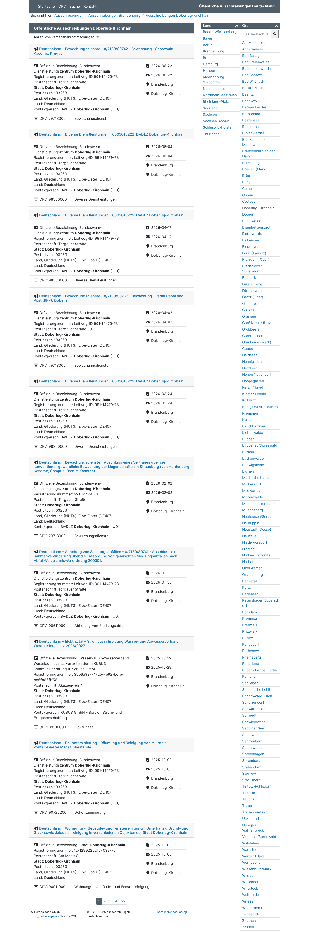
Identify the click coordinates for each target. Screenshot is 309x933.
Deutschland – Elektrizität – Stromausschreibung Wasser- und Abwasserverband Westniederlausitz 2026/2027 (106, 643)
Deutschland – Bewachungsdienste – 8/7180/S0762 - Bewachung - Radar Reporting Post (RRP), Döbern (108, 298)
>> (123, 901)
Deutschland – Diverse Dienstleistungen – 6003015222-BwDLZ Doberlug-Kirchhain (111, 134)
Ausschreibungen (68, 15)
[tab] (220, 26)
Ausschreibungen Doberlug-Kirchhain (177, 15)
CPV (62, 6)
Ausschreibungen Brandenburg (114, 15)
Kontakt (90, 6)
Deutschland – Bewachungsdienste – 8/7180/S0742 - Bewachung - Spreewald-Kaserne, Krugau (104, 51)
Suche (74, 6)
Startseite (46, 6)
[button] (220, 25)
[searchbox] (256, 34)
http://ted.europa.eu (45, 916)
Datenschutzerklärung (172, 912)
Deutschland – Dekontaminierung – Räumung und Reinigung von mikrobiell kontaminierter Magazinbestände (101, 745)
